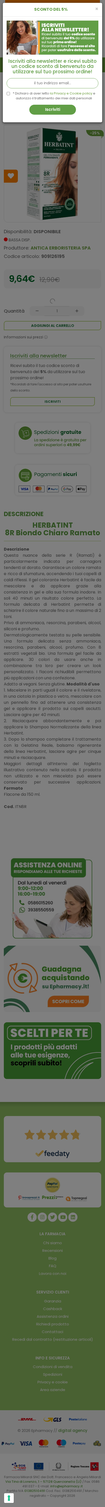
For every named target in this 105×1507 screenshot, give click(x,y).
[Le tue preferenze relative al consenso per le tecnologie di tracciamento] (9, 1498)
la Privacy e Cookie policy (71, 93)
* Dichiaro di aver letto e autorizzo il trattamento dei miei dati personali (54, 96)
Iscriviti (52, 109)
